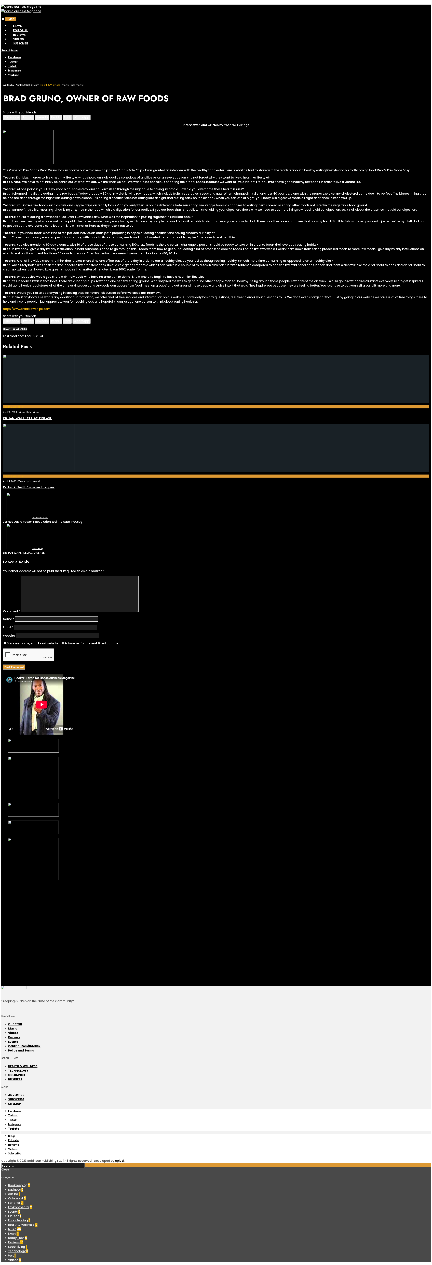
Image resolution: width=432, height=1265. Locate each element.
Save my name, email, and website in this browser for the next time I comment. (64, 643)
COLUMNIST (16, 1075)
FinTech (13, 1216)
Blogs (11, 1136)
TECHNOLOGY (18, 1071)
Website (9, 636)
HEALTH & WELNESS (15, 329)
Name (8, 619)
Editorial (20, 30)
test (11, 1256)
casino (13, 1194)
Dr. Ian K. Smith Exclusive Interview (29, 487)
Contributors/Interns (24, 1046)
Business (14, 1190)
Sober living (16, 1247)
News (17, 26)
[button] (3, 19)
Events (13, 1042)
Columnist (15, 1198)
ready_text (16, 1238)
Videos (18, 39)
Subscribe (20, 43)
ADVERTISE (16, 1095)
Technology (17, 1251)
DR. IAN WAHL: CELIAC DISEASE (27, 418)
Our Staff (15, 1024)
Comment (11, 611)
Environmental (18, 1207)
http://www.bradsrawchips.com (26, 309)
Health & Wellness (50, 85)
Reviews (19, 35)
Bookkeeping (17, 1185)
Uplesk (120, 1161)
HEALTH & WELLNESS (22, 1066)
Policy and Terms (21, 1050)
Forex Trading (18, 1220)
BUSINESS (15, 1079)
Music (12, 1028)
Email (8, 627)
